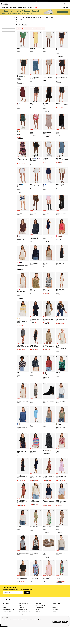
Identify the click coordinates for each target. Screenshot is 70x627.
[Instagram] (3, 599)
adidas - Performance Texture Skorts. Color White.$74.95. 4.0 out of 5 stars (23, 180)
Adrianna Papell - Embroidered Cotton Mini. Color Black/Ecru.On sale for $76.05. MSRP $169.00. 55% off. (36, 546)
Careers (4, 607)
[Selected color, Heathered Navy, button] (17, 424)
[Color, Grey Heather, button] (49, 450)
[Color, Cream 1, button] (47, 450)
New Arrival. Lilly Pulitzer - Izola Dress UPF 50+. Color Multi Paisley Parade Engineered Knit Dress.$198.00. (36, 571)
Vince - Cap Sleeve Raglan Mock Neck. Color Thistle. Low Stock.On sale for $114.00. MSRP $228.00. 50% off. (23, 546)
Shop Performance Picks (43, 1)
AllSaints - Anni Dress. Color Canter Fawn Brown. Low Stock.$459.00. (36, 394)
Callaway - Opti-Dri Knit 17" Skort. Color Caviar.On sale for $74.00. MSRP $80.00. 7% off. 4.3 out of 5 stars (62, 44)
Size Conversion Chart (40, 605)
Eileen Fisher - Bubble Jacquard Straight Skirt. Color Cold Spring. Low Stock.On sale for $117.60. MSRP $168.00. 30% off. (62, 153)
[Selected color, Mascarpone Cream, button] (17, 262)
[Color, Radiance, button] (19, 131)
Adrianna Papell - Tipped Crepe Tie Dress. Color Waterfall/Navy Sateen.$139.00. (36, 418)
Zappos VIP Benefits (7, 612)
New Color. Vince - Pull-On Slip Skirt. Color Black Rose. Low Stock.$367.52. (23, 99)
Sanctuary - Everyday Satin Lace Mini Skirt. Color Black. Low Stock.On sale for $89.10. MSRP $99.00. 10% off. (62, 99)
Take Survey (38, 611)
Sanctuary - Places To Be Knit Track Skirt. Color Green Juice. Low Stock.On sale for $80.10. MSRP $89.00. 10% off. (23, 44)
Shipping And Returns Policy (25, 611)
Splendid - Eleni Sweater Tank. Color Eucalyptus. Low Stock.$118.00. (49, 418)
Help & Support (66, 7)
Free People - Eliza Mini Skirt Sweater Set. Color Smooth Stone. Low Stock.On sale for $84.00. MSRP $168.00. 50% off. (49, 340)
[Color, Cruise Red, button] (19, 262)
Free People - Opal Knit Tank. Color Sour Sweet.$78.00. (62, 230)
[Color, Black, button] (19, 185)
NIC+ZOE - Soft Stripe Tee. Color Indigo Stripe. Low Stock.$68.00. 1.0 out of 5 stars (23, 368)
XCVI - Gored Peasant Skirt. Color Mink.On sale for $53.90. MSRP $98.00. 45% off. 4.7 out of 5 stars (49, 126)
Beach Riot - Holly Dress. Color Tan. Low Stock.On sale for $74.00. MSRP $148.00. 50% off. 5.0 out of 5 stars (62, 521)
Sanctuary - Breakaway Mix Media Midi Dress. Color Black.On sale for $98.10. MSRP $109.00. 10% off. (23, 469)
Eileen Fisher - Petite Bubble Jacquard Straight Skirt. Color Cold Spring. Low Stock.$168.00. (36, 71)
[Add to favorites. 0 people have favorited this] (28, 32)
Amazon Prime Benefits (7, 611)
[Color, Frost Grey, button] (34, 159)
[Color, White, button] (58, 424)
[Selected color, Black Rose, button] (17, 104)
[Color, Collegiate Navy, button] (21, 185)
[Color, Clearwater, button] (19, 104)
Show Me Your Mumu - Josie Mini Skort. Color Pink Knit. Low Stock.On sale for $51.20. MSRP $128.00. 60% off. (49, 206)
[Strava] (9, 599)
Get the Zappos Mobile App (8, 609)
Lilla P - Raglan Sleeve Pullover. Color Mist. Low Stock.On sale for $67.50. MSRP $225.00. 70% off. (62, 546)
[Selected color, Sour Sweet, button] (56, 236)
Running (54, 611)
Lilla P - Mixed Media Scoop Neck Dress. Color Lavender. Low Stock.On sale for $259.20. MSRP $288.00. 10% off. (62, 469)
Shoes (53, 612)
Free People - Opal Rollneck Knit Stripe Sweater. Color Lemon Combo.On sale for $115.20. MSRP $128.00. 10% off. (23, 313)
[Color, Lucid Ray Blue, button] (23, 185)
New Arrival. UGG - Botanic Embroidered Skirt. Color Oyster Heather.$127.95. (49, 71)
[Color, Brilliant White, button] (58, 49)
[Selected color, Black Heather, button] (43, 450)
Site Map (37, 609)
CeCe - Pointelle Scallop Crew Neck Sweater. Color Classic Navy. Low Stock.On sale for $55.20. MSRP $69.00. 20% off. (49, 495)
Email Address (7, 592)
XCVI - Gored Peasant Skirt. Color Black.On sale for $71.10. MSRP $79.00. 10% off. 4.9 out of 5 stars (49, 99)
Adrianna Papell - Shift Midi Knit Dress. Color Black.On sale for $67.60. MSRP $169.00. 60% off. (36, 340)
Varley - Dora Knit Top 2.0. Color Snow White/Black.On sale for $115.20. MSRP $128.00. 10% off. (49, 285)
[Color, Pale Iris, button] (19, 236)
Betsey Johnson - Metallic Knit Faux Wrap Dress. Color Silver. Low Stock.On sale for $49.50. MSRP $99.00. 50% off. (23, 340)
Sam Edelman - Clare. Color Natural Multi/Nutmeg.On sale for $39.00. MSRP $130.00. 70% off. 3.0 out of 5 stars (49, 546)
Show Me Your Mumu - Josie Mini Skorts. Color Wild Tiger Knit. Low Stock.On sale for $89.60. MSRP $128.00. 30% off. (36, 206)
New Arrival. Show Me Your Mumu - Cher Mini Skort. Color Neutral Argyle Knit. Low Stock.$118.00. (62, 180)
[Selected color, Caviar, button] (56, 49)
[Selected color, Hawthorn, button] (17, 131)
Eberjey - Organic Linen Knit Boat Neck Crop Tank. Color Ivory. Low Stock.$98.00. (62, 340)
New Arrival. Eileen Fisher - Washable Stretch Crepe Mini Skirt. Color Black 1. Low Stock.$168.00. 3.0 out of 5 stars (62, 71)
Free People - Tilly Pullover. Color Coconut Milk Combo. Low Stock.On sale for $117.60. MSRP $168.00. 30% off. (23, 521)
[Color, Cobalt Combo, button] (19, 318)
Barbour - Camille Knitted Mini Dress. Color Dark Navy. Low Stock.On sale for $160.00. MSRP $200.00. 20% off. (36, 313)
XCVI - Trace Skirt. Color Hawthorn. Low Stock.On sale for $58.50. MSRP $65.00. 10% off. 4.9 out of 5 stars (23, 126)
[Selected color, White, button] (17, 185)
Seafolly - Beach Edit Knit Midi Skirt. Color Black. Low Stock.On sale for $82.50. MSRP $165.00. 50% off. (62, 206)
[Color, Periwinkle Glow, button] (36, 159)
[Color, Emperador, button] (60, 236)
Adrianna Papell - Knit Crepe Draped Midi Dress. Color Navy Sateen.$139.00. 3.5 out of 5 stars (49, 230)
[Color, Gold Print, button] (24, 76)
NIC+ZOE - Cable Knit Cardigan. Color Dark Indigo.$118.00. (36, 257)
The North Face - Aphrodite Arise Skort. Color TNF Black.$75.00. (36, 153)
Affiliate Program (39, 607)
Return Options (22, 614)
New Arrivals (55, 609)
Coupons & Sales (6, 614)
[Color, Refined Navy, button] (21, 262)
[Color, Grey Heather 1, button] (45, 450)
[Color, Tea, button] (58, 236)
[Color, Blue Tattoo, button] (45, 185)
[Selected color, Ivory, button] (56, 345)
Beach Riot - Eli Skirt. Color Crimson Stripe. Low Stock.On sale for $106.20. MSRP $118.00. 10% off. (36, 126)
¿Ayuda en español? (23, 609)
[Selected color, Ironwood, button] (17, 236)
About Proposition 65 (23, 612)
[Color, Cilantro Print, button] (23, 76)
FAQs (20, 605)
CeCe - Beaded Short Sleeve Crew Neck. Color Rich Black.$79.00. (23, 444)
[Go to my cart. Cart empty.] (67, 4)
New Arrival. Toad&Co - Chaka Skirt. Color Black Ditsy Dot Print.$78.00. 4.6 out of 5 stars (36, 99)
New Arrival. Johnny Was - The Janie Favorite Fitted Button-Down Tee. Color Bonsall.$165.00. (62, 368)
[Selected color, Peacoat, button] (43, 185)
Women (23, 24)
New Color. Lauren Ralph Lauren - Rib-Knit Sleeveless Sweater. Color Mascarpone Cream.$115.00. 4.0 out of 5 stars (23, 257)
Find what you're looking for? (62, 583)
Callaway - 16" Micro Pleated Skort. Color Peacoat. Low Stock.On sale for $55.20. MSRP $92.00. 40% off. (49, 180)
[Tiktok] (6, 599)
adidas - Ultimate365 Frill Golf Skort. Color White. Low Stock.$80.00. (36, 180)
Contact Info (21, 607)
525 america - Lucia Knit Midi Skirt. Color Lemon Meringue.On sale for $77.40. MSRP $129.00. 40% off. (36, 44)
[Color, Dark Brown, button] (45, 373)
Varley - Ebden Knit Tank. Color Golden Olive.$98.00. (36, 285)
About (4, 605)
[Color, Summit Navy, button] (37, 159)
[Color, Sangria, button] (62, 236)
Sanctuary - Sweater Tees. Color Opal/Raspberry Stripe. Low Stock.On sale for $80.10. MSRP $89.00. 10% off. (62, 444)
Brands (53, 605)
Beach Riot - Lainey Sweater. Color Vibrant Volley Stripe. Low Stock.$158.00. (36, 444)
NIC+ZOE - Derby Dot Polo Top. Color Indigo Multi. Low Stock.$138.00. (36, 368)
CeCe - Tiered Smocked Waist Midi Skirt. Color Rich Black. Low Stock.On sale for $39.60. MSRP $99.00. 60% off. (23, 153)
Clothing (54, 607)
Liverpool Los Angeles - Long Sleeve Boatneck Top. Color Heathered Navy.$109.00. (23, 418)
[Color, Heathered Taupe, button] (19, 424)
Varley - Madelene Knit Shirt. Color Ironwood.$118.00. (23, 230)
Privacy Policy (38, 619)
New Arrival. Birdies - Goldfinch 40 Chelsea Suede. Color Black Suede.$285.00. (49, 394)
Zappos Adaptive (55, 614)
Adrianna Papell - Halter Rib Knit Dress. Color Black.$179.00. (62, 257)
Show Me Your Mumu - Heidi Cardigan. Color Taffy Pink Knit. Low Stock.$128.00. (49, 571)
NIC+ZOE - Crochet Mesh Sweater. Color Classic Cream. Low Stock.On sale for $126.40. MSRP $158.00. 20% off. (36, 495)
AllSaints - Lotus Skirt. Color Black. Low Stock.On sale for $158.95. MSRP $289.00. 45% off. (62, 126)
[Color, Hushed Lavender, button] (39, 159)
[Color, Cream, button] (50, 450)
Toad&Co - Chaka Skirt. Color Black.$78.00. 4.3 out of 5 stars (23, 71)
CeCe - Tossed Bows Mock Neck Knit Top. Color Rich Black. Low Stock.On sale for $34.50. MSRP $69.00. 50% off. (62, 313)
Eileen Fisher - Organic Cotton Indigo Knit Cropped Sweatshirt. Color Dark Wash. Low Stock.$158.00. (36, 230)
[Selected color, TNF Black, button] (30, 159)
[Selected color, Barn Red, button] (43, 373)
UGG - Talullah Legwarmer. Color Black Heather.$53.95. (49, 444)
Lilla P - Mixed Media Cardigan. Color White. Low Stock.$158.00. (62, 394)
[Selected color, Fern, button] (56, 424)
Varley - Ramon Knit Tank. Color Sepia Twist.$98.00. (49, 257)
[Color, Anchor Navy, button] (47, 104)
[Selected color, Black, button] (17, 76)
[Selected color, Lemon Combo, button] (17, 318)
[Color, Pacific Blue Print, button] (21, 76)
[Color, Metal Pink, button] (32, 159)
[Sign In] (64, 4)
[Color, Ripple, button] (45, 104)
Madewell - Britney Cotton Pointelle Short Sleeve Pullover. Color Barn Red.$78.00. (49, 368)
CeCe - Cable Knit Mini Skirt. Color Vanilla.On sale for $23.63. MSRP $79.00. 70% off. (49, 44)
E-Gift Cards (38, 612)
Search (39, 3)
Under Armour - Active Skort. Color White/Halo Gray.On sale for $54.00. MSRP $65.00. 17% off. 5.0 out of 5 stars (49, 153)
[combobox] (23, 4)
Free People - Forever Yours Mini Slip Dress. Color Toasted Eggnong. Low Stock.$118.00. (23, 394)
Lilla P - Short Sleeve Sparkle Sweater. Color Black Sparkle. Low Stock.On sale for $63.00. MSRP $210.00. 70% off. (23, 571)
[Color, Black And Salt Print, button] (19, 76)
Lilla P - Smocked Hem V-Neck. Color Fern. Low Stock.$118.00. (62, 418)
